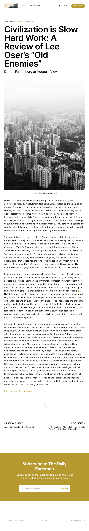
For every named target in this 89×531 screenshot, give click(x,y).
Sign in (66, 6)
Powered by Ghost (78, 520)
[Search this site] (59, 6)
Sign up (44, 520)
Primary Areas (35, 6)
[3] (12, 367)
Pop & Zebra (44, 193)
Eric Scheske (11, 22)
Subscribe (79, 6)
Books (20, 22)
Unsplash (53, 193)
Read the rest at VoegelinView (18, 391)
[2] (79, 291)
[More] (46, 6)
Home (24, 6)
